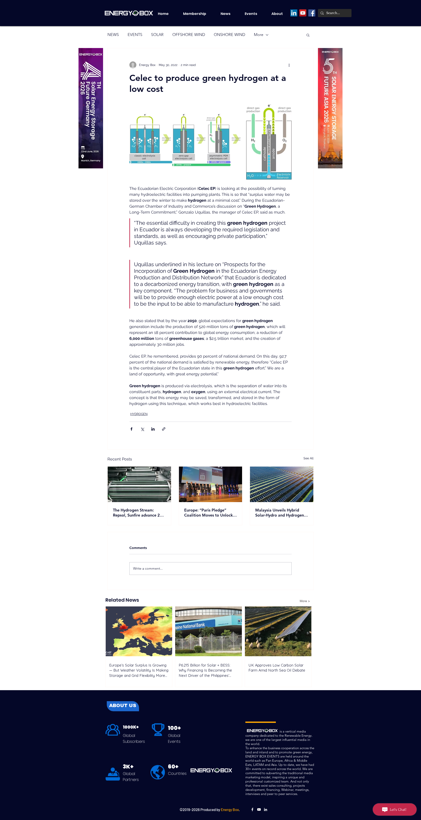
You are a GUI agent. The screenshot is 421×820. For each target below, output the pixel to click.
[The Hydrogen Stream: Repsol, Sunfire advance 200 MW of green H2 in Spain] (139, 484)
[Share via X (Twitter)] (142, 429)
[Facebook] (311, 12)
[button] (254, 14)
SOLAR (157, 34)
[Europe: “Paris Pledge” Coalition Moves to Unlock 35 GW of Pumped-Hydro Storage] (210, 484)
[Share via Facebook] (131, 429)
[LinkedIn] (293, 12)
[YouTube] (302, 12)
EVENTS (135, 34)
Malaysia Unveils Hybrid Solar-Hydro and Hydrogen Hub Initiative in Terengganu (281, 513)
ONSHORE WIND (229, 34)
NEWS (113, 34)
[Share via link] (164, 429)
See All (308, 458)
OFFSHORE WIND (188, 34)
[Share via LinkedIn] (153, 429)
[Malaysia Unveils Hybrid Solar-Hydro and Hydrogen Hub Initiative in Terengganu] (281, 484)
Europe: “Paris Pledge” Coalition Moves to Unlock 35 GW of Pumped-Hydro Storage (208, 513)
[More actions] (289, 65)
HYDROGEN (139, 414)
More (258, 34)
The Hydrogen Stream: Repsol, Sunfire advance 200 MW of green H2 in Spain (139, 513)
